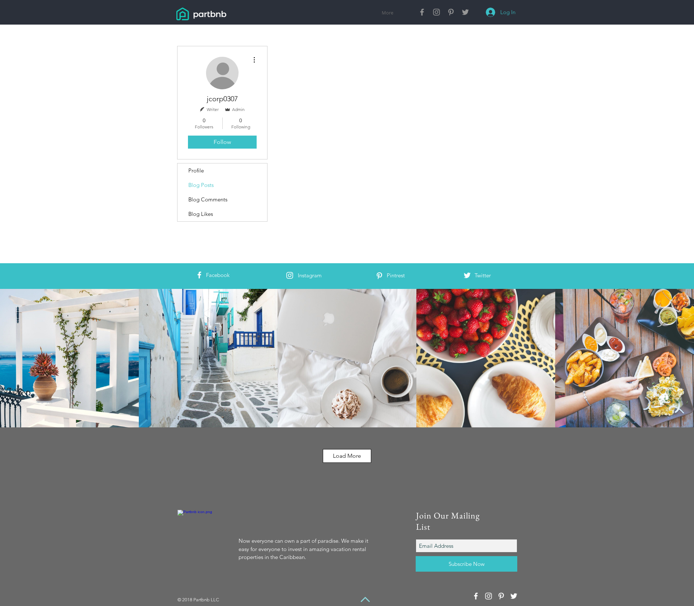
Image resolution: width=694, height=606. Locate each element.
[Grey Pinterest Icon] (450, 12)
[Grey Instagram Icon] (436, 12)
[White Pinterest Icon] (379, 275)
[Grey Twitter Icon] (465, 12)
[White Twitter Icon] (467, 275)
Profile (196, 170)
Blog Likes (200, 213)
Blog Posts (201, 185)
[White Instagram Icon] (289, 275)
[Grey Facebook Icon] (422, 12)
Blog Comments (207, 199)
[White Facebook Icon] (199, 274)
